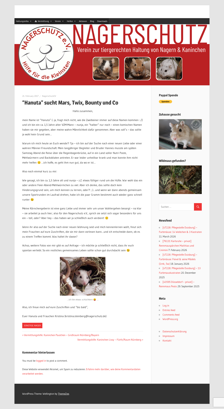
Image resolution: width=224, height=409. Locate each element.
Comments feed (171, 314)
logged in (41, 360)
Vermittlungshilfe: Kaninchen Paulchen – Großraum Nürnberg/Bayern (61, 335)
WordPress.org (170, 319)
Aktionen (83, 21)
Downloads (102, 21)
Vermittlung (43, 21)
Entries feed (169, 310)
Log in (166, 305)
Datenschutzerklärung (175, 331)
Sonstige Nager (32, 325)
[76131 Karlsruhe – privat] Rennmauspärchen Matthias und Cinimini (176, 245)
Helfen (70, 21)
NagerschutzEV (49, 96)
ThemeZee (63, 393)
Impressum (168, 336)
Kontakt (167, 340)
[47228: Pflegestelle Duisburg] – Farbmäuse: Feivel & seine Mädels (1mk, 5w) (178, 259)
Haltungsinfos (22, 21)
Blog (92, 21)
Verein (58, 21)
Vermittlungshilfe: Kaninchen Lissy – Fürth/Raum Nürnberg (109, 339)
